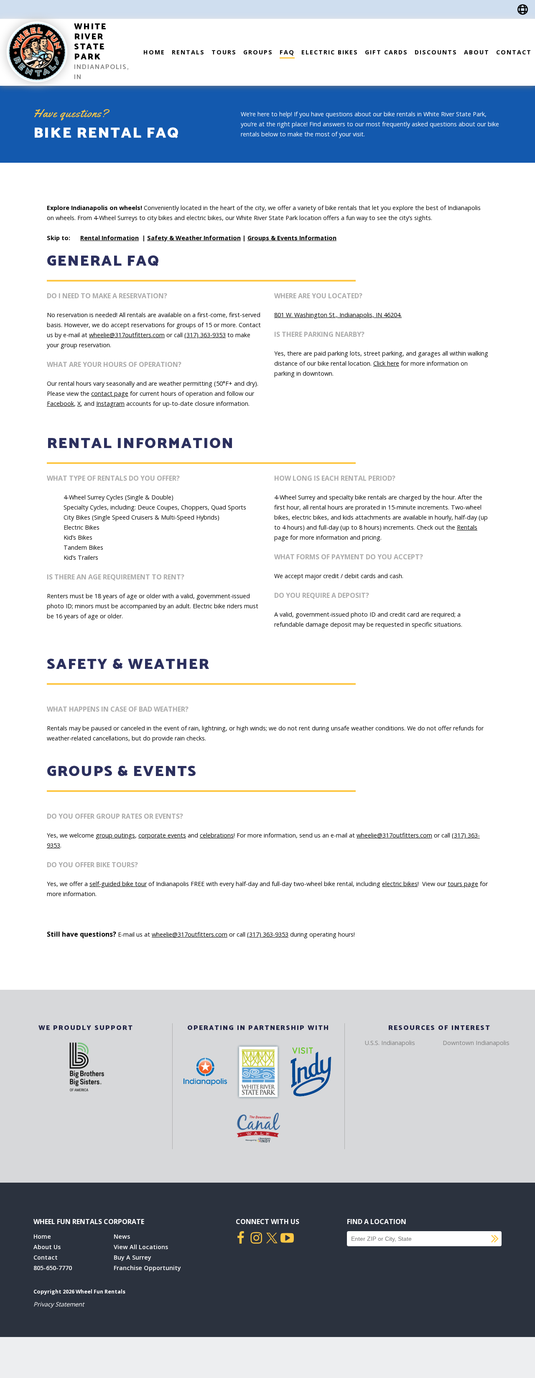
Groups (258, 52)
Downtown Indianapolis (476, 1042)
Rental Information (109, 238)
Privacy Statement (58, 1304)
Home (154, 52)
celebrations (217, 835)
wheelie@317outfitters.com (127, 335)
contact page (109, 393)
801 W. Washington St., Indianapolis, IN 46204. (338, 315)
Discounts (436, 52)
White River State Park (90, 42)
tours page (463, 884)
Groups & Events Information (291, 238)
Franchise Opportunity (147, 1268)
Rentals (188, 52)
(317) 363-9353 (205, 335)
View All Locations (141, 1247)
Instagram (110, 403)
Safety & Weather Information (194, 238)
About (476, 52)
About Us (47, 1247)
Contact (514, 52)
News (122, 1236)
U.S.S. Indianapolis (389, 1042)
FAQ (287, 52)
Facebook (60, 403)
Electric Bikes (329, 52)
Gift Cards (386, 52)
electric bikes (400, 884)
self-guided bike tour (118, 884)
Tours (224, 52)
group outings (115, 835)
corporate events (162, 835)
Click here (386, 363)
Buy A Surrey (132, 1257)
